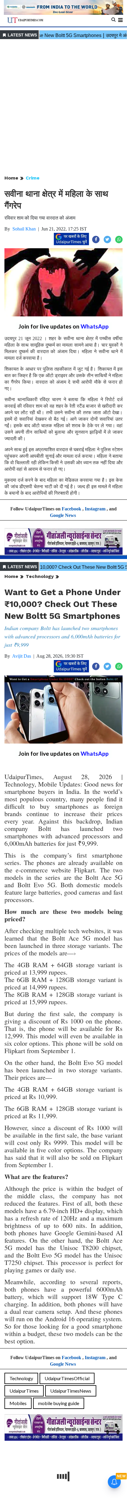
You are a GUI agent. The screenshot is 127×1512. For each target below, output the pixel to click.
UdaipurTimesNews (70, 1391)
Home (11, 178)
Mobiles (18, 1403)
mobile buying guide (58, 1403)
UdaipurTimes (24, 1391)
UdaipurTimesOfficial (67, 1378)
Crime (33, 178)
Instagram (95, 508)
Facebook (71, 508)
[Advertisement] (63, 107)
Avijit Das (21, 656)
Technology (40, 576)
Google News (63, 515)
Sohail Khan (24, 228)
